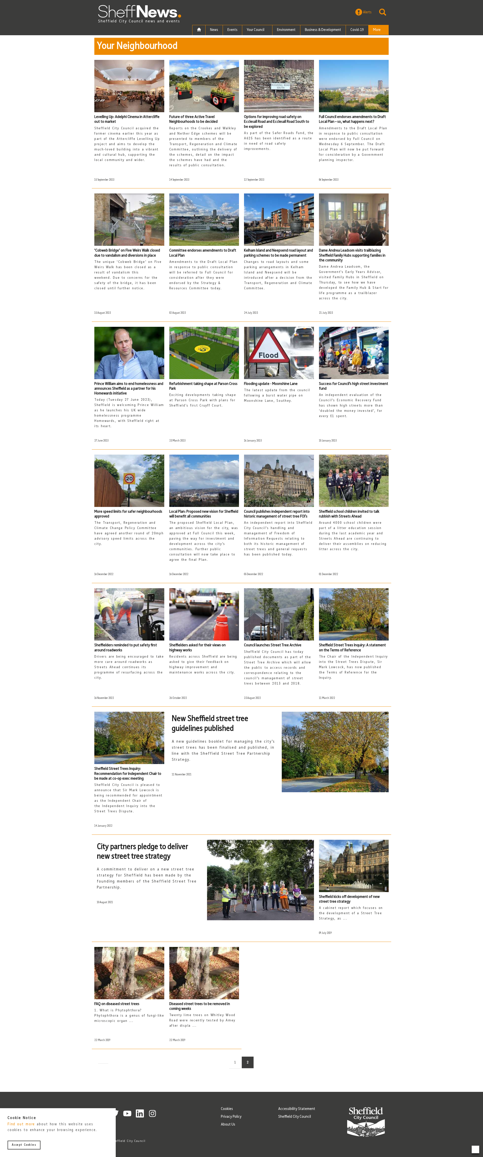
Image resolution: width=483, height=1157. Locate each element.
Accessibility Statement (296, 1109)
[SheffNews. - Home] (139, 11)
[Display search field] (382, 12)
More (377, 30)
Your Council (256, 30)
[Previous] (103, 1060)
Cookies (227, 1109)
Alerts (367, 12)
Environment (286, 30)
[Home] (198, 30)
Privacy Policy (231, 1117)
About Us (228, 1125)
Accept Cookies (24, 1145)
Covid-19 (357, 30)
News (214, 30)
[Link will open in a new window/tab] (127, 1113)
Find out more (21, 1125)
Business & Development (323, 30)
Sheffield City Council (294, 1117)
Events (232, 30)
